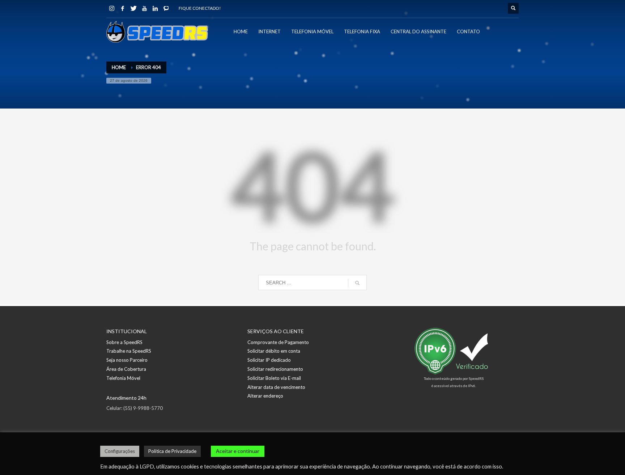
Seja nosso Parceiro (127, 360)
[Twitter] (133, 8)
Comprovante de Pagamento (278, 342)
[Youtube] (144, 8)
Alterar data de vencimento (276, 387)
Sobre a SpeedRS (124, 342)
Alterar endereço (265, 396)
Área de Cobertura (126, 369)
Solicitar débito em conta (273, 351)
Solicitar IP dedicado (269, 360)
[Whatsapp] (166, 8)
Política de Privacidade (172, 451)
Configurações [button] (120, 451)
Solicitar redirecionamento (275, 369)
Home (119, 67)
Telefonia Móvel (123, 378)
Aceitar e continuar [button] (237, 451)
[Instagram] (111, 8)
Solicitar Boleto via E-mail (274, 378)
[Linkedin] (155, 8)
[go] (357, 282)
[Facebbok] (122, 8)
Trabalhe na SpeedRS (128, 351)
